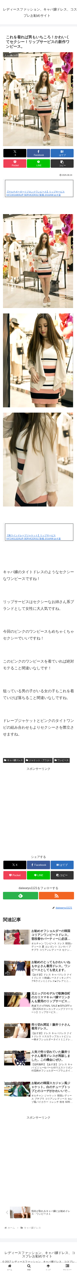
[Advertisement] (38, 810)
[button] (62, 163)
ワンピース (63, 760)
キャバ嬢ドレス (15, 760)
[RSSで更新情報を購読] (56, 895)
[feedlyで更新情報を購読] (20, 895)
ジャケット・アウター (40, 760)
